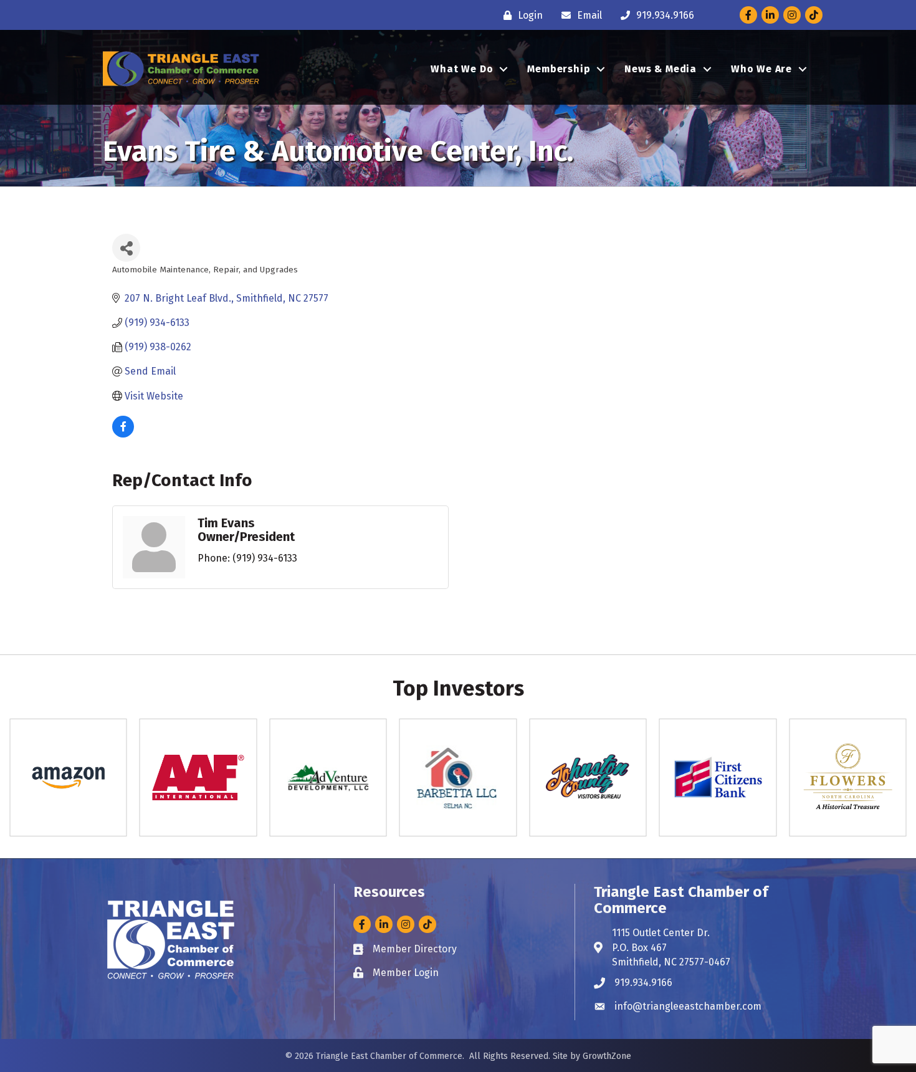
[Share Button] (126, 248)
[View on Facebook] (123, 434)
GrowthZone (607, 1056)
